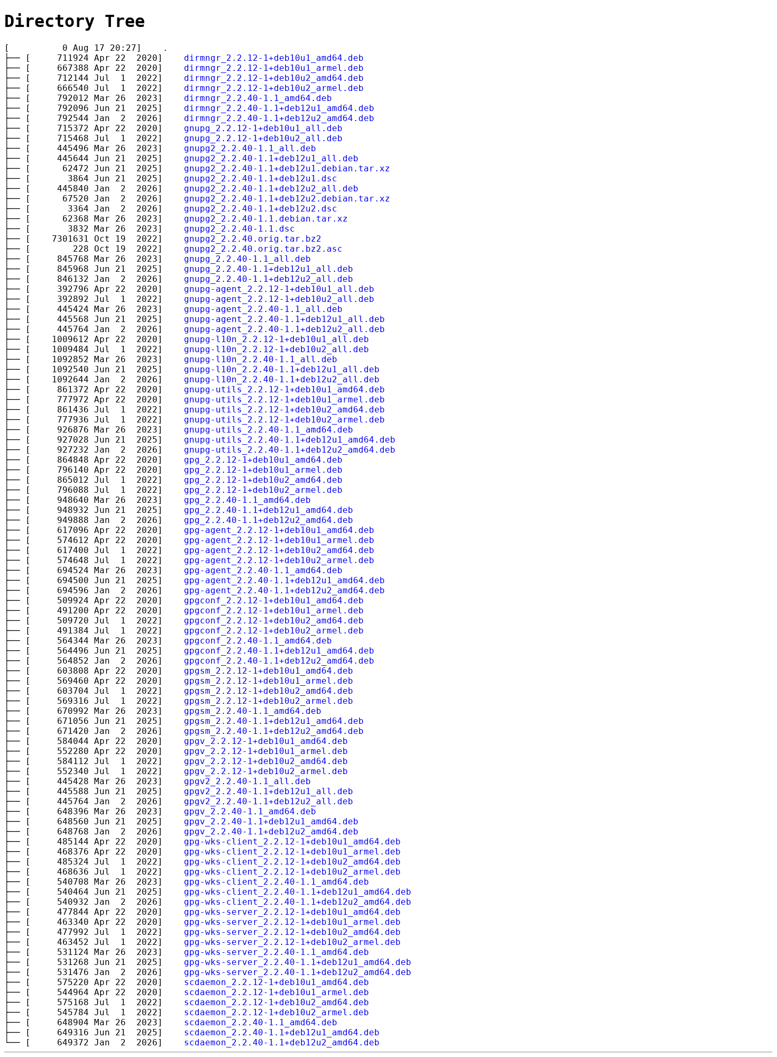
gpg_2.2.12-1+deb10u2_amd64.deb (263, 480)
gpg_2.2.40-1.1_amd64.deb (247, 500)
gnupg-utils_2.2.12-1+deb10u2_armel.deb (284, 420)
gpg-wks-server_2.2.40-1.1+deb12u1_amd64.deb (297, 962)
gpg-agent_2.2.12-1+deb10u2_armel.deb (279, 560)
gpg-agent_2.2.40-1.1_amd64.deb (263, 570)
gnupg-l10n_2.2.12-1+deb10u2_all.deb (276, 349)
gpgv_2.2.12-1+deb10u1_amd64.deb (266, 741)
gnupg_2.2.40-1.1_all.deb (247, 259)
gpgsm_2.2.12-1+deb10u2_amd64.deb (268, 691)
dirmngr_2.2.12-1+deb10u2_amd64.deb (274, 78)
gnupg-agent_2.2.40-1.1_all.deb (263, 309)
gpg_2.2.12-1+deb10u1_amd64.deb (263, 460)
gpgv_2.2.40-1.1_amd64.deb (250, 811)
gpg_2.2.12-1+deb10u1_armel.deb (263, 470)
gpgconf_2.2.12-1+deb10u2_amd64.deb (274, 620)
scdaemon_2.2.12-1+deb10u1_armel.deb (276, 992)
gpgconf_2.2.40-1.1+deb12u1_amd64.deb (279, 651)
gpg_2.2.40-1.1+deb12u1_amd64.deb (268, 510)
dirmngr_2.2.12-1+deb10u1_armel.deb (274, 68)
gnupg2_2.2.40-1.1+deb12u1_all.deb (271, 158)
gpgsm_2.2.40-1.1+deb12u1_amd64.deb (274, 721)
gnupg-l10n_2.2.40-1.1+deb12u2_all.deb (282, 379)
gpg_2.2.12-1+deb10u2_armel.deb (263, 490)
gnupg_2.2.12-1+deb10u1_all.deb (263, 128)
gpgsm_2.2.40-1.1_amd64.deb (252, 711)
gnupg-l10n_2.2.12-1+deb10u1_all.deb (276, 339)
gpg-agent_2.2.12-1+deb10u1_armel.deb (279, 540)
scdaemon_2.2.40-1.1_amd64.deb (260, 1022)
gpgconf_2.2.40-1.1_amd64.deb (258, 641)
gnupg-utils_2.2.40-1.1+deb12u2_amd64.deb (289, 450)
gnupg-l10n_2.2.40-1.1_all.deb (260, 359)
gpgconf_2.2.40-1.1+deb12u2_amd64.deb (279, 661)
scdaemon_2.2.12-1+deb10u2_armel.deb (276, 1012)
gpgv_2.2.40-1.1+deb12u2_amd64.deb (271, 831)
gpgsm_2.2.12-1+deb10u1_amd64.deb (268, 671)
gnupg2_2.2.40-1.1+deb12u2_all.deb (271, 188)
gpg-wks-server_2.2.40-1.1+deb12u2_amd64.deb (297, 972)
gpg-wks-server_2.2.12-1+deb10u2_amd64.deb (292, 932)
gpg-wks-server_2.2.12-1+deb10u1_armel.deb (292, 922)
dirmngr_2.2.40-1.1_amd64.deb (258, 98)
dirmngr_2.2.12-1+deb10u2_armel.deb (274, 88)
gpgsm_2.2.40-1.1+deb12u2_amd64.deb (274, 731)
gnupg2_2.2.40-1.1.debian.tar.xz (266, 219)
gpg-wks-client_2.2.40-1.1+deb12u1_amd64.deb (297, 892)
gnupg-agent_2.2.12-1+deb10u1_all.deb (279, 289)
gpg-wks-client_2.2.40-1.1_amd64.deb (276, 882)
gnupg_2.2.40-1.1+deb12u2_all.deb (268, 279)
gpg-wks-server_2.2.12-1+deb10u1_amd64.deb (292, 912)
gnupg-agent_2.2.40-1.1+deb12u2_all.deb (284, 329)
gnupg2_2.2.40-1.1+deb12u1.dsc (260, 178)
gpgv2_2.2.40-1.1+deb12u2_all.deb (268, 801)
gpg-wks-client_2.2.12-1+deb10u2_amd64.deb (292, 862)
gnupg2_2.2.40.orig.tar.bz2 (252, 239)
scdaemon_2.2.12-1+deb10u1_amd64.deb (276, 982)
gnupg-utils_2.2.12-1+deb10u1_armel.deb (284, 399)
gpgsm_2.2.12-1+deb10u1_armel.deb (268, 681)
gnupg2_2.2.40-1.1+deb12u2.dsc (260, 209)
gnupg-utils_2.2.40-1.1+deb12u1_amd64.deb (289, 440)
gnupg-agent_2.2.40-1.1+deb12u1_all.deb (284, 319)
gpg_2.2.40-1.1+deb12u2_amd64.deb (268, 520)
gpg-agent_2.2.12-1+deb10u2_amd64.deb (279, 550)
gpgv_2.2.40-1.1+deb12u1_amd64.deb (271, 821)
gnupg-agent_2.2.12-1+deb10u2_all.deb (279, 299)
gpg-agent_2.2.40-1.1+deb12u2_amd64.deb (284, 590)
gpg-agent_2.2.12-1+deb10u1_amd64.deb (279, 530)
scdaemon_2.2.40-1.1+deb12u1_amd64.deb (282, 1032)
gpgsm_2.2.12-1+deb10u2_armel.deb (268, 701)
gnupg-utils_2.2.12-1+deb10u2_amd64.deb (284, 410)
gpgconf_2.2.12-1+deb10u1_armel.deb (274, 610)
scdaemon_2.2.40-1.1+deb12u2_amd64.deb (282, 1042)
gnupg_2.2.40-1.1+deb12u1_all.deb (268, 269)
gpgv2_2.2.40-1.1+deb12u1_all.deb (268, 791)
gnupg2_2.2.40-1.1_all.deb (250, 148)
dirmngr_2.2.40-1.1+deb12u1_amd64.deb (279, 108)
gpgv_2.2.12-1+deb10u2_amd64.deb (266, 761)
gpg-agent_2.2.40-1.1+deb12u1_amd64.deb (284, 580)
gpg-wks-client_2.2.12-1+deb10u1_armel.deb (292, 852)
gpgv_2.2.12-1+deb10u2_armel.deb (266, 771)
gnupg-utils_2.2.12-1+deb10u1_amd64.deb (284, 389)
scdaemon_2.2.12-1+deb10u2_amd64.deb (276, 1002)
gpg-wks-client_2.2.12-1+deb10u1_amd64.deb (292, 842)
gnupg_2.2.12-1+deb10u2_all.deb (263, 138)
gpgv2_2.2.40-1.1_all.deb (247, 781)
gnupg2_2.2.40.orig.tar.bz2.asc (263, 249)
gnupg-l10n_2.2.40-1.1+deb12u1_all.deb (282, 369)
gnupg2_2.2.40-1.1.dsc (239, 229)
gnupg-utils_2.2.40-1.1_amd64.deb (268, 430)
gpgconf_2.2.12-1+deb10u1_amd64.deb (274, 600)
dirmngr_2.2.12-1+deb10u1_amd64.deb (274, 58)
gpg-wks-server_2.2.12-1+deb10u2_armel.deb (292, 942)
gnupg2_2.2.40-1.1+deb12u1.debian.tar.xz (287, 168)
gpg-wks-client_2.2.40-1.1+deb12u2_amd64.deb (297, 902)
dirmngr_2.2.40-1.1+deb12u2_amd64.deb (279, 118)
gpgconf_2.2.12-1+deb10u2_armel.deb (274, 631)
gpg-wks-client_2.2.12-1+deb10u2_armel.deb (292, 872)
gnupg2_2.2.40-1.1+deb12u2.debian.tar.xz (287, 199)
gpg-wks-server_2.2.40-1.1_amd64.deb (276, 952)
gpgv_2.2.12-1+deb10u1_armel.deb (266, 751)
